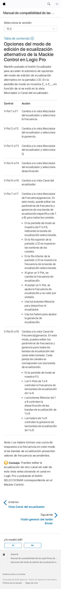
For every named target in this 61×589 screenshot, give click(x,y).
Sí (13, 545)
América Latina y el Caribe (14, 574)
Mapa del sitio (31, 583)
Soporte (14, 554)
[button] (49, 4)
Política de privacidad (12, 583)
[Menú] (57, 4)
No (32, 545)
